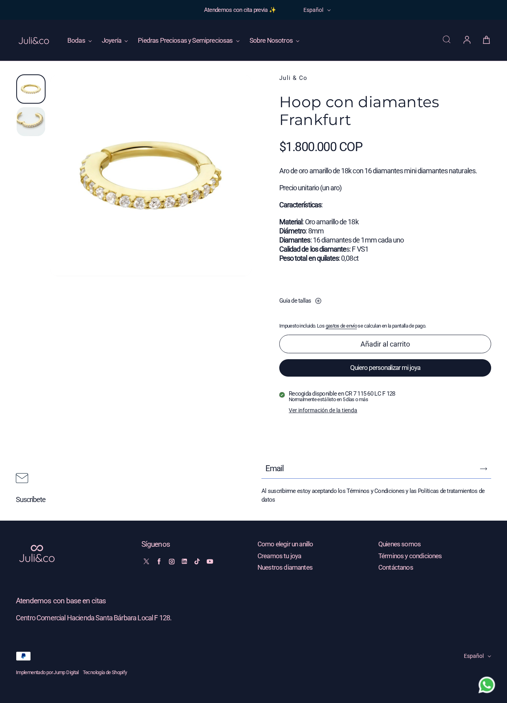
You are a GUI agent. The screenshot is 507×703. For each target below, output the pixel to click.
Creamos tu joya (279, 556)
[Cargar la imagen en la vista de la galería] (31, 89)
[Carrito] (486, 40)
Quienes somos (399, 544)
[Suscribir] (483, 469)
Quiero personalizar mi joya (385, 367)
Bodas (76, 40)
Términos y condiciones (410, 556)
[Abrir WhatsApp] (487, 685)
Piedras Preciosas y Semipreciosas (186, 40)
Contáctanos (395, 567)
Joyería (112, 40)
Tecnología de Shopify (105, 672)
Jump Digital (65, 672)
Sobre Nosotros (272, 40)
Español (313, 10)
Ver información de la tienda (323, 410)
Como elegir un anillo (285, 544)
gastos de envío (341, 326)
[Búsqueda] (447, 40)
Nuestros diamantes (285, 567)
